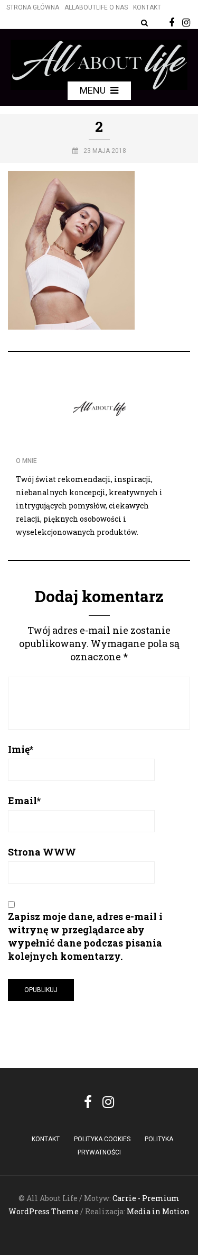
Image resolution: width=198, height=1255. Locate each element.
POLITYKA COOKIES (102, 1139)
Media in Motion (158, 1211)
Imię (20, 749)
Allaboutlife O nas (96, 7)
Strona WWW (42, 851)
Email (24, 800)
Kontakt (147, 7)
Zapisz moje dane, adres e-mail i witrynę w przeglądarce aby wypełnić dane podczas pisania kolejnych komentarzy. (85, 936)
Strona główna (32, 7)
